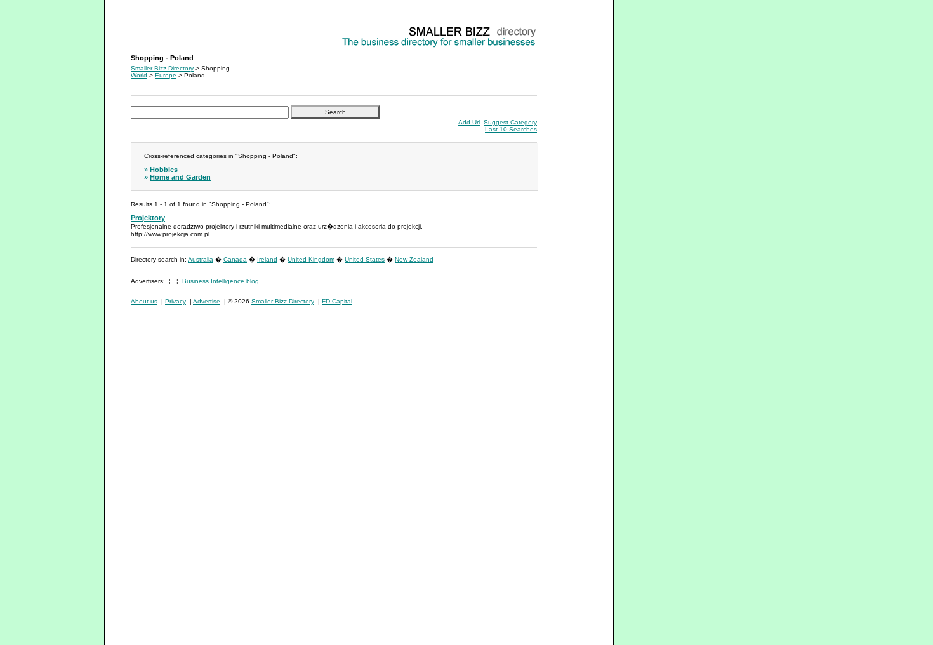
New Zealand (414, 259)
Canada (235, 259)
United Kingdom (311, 259)
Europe (165, 75)
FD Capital (337, 301)
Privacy (175, 301)
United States (365, 259)
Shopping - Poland (158, 28)
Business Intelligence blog (220, 280)
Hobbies (164, 169)
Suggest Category (510, 122)
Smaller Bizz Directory (162, 68)
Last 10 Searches (511, 129)
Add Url (469, 122)
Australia (200, 259)
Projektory (148, 218)
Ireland (267, 259)
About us (144, 301)
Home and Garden (180, 177)
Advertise (206, 301)
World (139, 75)
